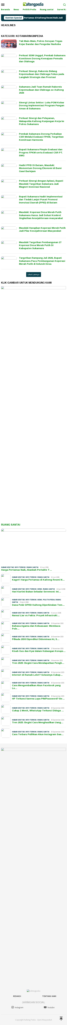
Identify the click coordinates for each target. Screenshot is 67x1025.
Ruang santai (32, 567)
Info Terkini (20, 567)
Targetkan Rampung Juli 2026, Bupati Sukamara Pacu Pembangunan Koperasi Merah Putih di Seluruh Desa (42, 261)
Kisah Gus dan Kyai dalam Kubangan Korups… (39, 651)
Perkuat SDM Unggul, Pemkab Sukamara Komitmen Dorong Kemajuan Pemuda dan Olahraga (42, 58)
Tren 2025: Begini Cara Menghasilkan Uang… (37, 722)
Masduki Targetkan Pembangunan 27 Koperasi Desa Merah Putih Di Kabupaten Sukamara (40, 245)
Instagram (19, 1007)
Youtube (50, 1007)
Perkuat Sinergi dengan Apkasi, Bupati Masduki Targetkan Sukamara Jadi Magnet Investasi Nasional (41, 183)
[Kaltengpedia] (33, 4)
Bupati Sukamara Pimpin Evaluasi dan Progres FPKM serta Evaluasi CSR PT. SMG (41, 152)
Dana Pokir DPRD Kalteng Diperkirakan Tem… (38, 605)
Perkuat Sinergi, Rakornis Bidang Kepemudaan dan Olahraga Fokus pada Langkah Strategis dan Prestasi (41, 74)
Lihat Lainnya (33, 274)
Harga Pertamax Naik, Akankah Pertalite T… (26, 569)
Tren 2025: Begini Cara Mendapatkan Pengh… (38, 663)
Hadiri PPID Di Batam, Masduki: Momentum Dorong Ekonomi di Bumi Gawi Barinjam (40, 168)
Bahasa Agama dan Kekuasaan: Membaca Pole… (36, 627)
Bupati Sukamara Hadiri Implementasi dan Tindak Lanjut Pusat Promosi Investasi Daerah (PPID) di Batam (40, 199)
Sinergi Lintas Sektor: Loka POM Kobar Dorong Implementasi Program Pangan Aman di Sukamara (41, 105)
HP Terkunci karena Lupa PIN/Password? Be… (38, 698)
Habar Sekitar (7, 567)
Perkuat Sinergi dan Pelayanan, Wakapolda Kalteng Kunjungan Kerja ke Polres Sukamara (41, 121)
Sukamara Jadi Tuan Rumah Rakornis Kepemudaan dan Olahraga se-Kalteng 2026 (41, 89)
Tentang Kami (49, 996)
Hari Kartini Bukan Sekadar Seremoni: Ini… (36, 591)
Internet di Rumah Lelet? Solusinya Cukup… (37, 675)
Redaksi (17, 996)
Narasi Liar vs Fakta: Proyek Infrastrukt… (36, 615)
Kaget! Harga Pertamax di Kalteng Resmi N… (38, 579)
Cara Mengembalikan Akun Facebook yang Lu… (36, 686)
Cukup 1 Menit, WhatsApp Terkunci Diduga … (38, 710)
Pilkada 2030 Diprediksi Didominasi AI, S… (36, 639)
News (39, 589)
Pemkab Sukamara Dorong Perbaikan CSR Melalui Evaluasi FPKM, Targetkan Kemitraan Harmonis (41, 137)
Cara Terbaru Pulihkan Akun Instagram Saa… (38, 734)
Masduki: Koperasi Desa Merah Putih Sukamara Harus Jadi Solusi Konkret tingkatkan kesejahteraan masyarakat (41, 215)
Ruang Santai (10, 524)
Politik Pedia (49, 600)
